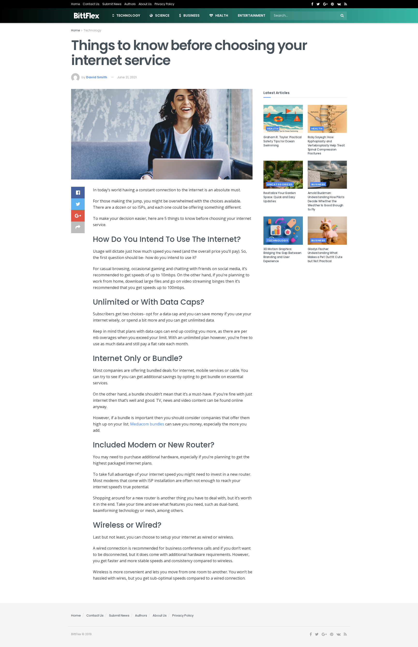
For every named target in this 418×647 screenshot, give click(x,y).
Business (191, 15)
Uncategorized (279, 184)
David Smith (96, 77)
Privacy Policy (164, 4)
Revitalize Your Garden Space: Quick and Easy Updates (279, 197)
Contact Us (91, 4)
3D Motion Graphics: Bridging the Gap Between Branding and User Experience (282, 255)
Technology (128, 15)
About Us (145, 4)
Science (162, 15)
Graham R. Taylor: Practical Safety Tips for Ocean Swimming (282, 141)
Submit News (111, 4)
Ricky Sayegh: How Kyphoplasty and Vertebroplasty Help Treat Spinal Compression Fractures (326, 145)
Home (75, 4)
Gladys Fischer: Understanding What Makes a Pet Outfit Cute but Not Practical (325, 255)
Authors (130, 4)
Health (221, 15)
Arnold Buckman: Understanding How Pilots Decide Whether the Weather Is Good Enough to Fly (326, 201)
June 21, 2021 (127, 77)
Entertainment (251, 15)
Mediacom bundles (147, 424)
